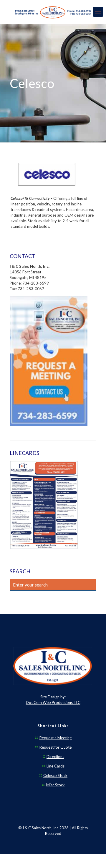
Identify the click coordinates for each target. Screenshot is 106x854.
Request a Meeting (55, 737)
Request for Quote (55, 747)
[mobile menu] (98, 12)
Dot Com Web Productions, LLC (53, 702)
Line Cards (55, 766)
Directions (55, 756)
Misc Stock (55, 784)
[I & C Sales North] (53, 12)
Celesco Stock (55, 775)
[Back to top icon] (94, 842)
